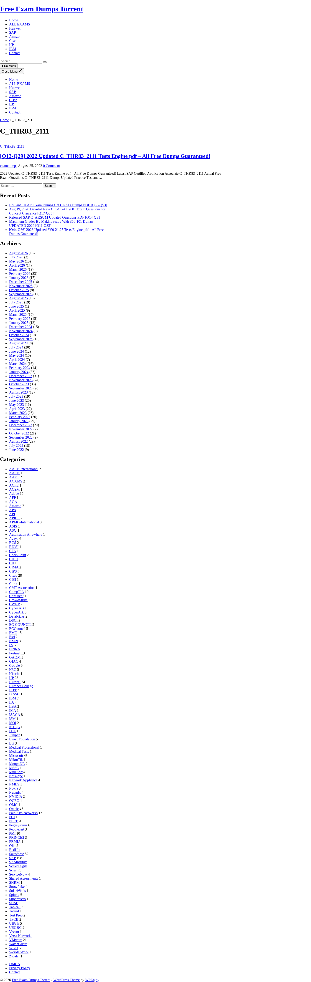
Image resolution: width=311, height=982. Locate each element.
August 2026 (18, 253)
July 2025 (16, 302)
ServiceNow (18, 874)
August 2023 (18, 392)
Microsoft (16, 755)
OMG (13, 805)
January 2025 (18, 323)
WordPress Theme (66, 980)
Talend (14, 911)
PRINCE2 (16, 837)
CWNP (14, 604)
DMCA (14, 964)
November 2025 (21, 286)
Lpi (11, 743)
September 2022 (21, 437)
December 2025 (20, 282)
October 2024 (19, 335)
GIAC (13, 661)
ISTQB (14, 727)
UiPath (14, 923)
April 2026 (17, 265)
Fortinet (14, 653)
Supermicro (17, 899)
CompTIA (16, 592)
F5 (11, 645)
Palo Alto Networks (23, 813)
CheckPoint (17, 555)
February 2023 (19, 417)
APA (12, 510)
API (12, 514)
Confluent (16, 596)
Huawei (14, 88)
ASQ (13, 530)
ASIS (13, 526)
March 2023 (18, 413)
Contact (14, 112)
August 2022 (18, 441)
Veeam (14, 932)
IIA (11, 702)
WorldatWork (18, 952)
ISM (12, 719)
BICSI (13, 547)
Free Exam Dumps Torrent (41, 9)
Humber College (21, 686)
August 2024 (18, 343)
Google (14, 665)
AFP (12, 498)
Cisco (13, 100)
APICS (14, 518)
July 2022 (16, 445)
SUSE (13, 903)
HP (11, 104)
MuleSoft (16, 772)
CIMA (13, 567)
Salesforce (16, 854)
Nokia (13, 788)
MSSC (14, 768)
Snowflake (17, 887)
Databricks (17, 616)
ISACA (14, 715)
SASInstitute (18, 862)
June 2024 (16, 351)
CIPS (13, 571)
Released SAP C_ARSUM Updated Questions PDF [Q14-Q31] (55, 217)
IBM (12, 108)
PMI (12, 833)
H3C (12, 669)
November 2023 (21, 380)
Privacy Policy (19, 968)
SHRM (14, 882)
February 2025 (19, 319)
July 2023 (16, 396)
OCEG (14, 801)
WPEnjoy (92, 980)
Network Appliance (23, 780)
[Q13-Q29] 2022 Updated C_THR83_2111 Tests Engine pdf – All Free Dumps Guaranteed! (105, 156)
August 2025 (18, 298)
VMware (15, 940)
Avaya (13, 538)
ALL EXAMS (19, 84)
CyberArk (16, 612)
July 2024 (16, 347)
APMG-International (24, 522)
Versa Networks (20, 936)
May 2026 (16, 261)
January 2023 (18, 421)
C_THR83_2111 (12, 146)
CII (11, 563)
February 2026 (19, 273)
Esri (12, 637)
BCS (12, 543)
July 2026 (16, 257)
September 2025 (21, 294)
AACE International (23, 469)
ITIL (12, 731)
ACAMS (15, 481)
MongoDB (17, 764)
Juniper (14, 735)
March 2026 (18, 269)
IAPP (13, 690)
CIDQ (13, 559)
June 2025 (16, 306)
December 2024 (20, 327)
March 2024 (18, 364)
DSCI (13, 620)
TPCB (13, 919)
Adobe (14, 493)
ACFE (14, 485)
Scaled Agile (18, 866)
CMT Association (22, 588)
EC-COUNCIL (20, 624)
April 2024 (17, 359)
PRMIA (14, 841)
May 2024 (16, 355)
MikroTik (16, 760)
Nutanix (15, 792)
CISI (12, 579)
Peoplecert (16, 829)
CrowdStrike (18, 600)
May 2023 (16, 404)
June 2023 (16, 400)
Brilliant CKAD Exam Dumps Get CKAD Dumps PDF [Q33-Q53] (58, 205)
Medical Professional (24, 747)
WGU (13, 948)
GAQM (14, 657)
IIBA (12, 706)
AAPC (14, 477)
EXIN (13, 641)
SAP (12, 92)
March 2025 (18, 314)
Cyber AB (16, 608)
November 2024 (21, 331)
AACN (14, 473)
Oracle (14, 809)
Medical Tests (19, 751)
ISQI (12, 723)
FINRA (14, 649)
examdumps (8, 166)
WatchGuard (18, 944)
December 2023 (20, 376)
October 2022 (19, 433)
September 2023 (21, 388)
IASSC (14, 694)
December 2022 (20, 425)
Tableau (14, 907)
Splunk (14, 895)
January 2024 (18, 372)
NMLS (14, 784)
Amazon (15, 96)
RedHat (14, 850)
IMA (12, 710)
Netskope (16, 776)
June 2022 (16, 450)
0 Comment (51, 166)
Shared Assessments (23, 878)
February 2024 (19, 368)
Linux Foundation (22, 739)
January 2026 (18, 278)
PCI (12, 817)
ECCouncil (17, 629)
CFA (12, 551)
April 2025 (17, 310)
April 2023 (17, 409)
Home (13, 79)
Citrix (13, 584)
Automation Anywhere (25, 534)
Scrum (13, 870)
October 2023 (19, 384)
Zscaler (14, 956)
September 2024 (21, 339)
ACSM (14, 489)
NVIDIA (15, 796)
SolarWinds (17, 891)
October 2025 (19, 290)
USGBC (15, 927)
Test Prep (16, 915)
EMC (13, 633)
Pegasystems (18, 825)
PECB (13, 821)
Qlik (12, 846)
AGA (13, 502)
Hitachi (14, 674)
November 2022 (21, 429)
